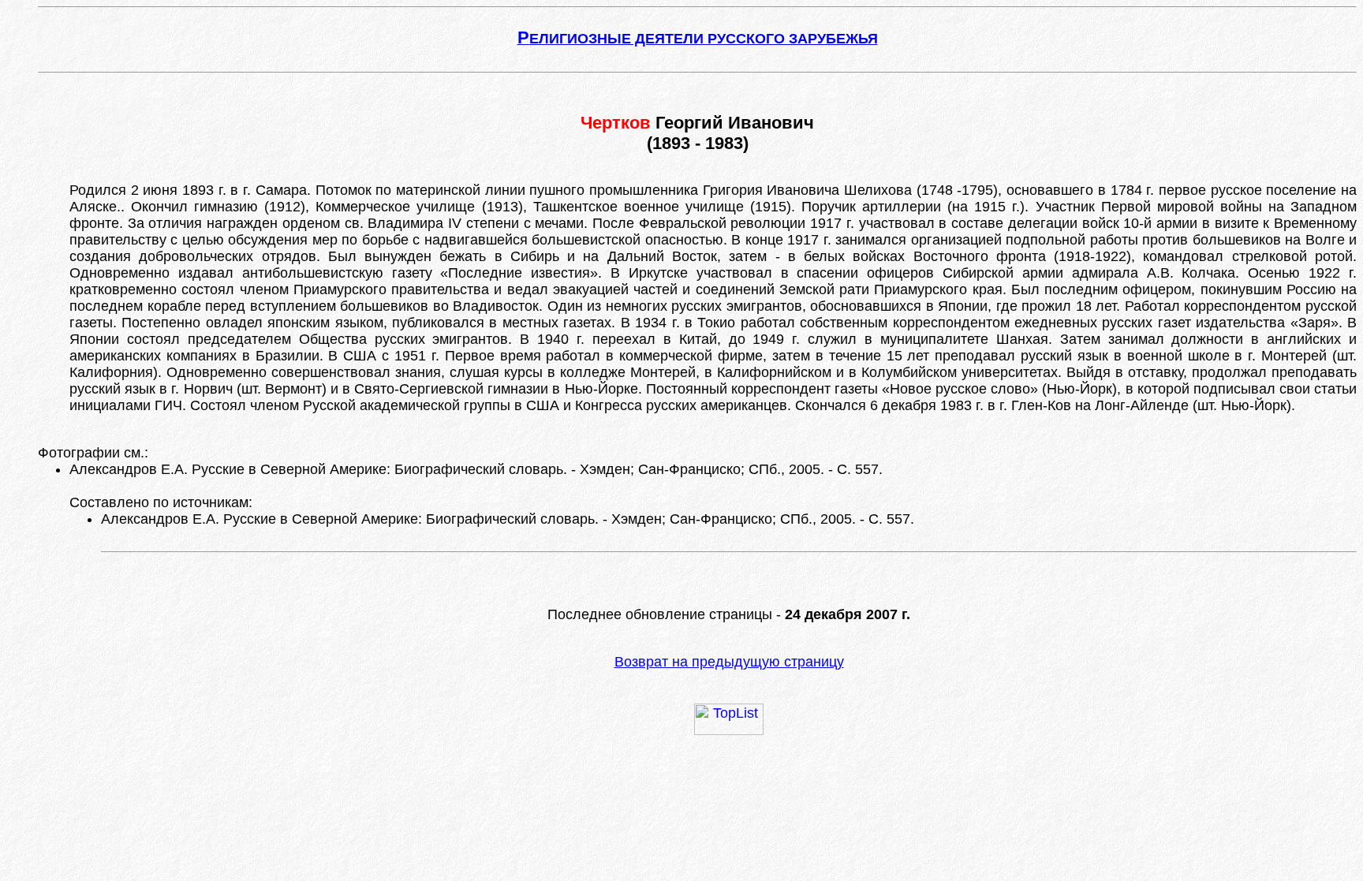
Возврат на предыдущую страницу (729, 662)
